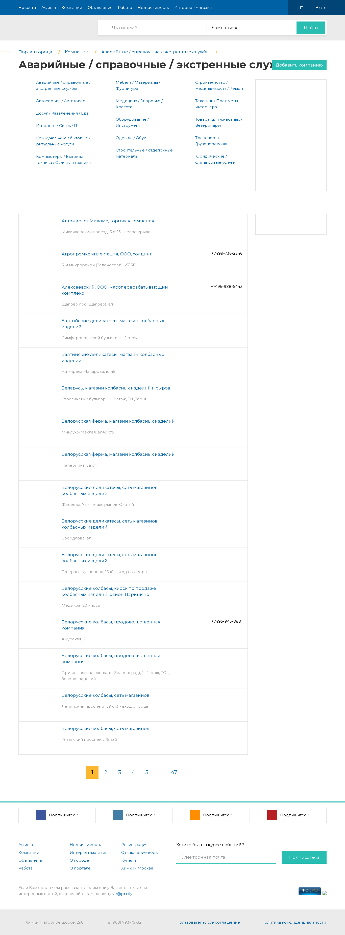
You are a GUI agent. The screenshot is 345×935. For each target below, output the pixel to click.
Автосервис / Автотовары (62, 100)
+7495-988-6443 (226, 286)
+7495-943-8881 (226, 621)
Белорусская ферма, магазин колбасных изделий (118, 421)
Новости (27, 7)
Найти (311, 27)
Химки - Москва (137, 868)
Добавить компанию (299, 65)
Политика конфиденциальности (293, 922)
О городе (79, 860)
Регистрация (134, 844)
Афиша (48, 7)
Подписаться (304, 857)
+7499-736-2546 (226, 253)
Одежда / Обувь (132, 137)
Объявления (100, 7)
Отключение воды (140, 852)
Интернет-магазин (193, 7)
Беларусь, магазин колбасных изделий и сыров (116, 387)
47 (174, 772)
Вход (321, 7)
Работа (125, 7)
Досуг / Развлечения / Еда (62, 113)
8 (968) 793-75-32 (124, 922)
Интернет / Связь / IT (57, 125)
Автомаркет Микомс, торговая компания (108, 220)
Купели (128, 860)
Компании (71, 7)
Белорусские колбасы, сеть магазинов (105, 695)
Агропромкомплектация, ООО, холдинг (107, 253)
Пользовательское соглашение (208, 922)
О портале (80, 868)
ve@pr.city (122, 893)
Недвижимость (153, 7)
